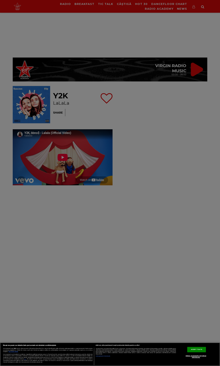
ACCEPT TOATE (196, 349)
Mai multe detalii (13, 351)
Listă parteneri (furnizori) (103, 356)
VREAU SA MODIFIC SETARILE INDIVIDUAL (196, 356)
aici (25, 359)
